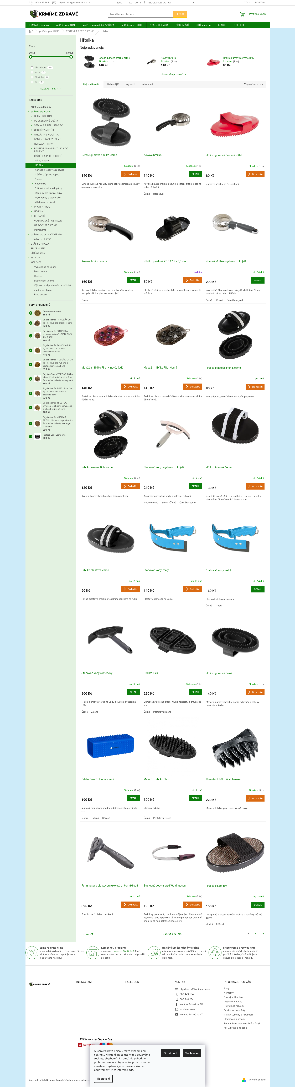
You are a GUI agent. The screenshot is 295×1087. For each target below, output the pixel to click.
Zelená (94, 711)
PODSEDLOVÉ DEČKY (46, 120)
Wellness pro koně (45, 202)
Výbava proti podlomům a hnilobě (52, 285)
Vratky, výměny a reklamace (238, 1014)
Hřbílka (39, 165)
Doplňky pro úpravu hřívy (48, 193)
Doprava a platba (233, 1001)
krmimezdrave (187, 1009)
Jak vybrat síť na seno (235, 1027)
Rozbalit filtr (49, 88)
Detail (195, 174)
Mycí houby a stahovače (47, 197)
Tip (38, 82)
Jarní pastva (40, 271)
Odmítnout (170, 1053)
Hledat (179, 14)
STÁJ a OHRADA (40, 243)
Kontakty (135, 2)
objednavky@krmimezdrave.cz (195, 989)
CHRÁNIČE (40, 216)
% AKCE (35, 257)
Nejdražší (130, 84)
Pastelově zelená (162, 711)
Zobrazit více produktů (171, 74)
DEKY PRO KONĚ (43, 116)
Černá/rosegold (235, 300)
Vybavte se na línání (45, 267)
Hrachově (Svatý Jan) (123, 951)
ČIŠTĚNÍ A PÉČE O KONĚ (48, 156)
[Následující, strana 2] (256, 934)
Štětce (38, 179)
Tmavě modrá (151, 502)
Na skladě (43, 67)
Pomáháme (40, 230)
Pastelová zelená (162, 818)
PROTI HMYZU (42, 206)
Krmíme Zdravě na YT (191, 1014)
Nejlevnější (112, 84)
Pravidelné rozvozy (234, 1006)
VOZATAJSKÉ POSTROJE (48, 220)
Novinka (41, 77)
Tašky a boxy (42, 160)
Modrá (218, 605)
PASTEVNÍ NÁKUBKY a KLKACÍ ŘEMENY (51, 150)
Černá (147, 193)
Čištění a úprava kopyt (47, 174)
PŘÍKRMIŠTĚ (38, 248)
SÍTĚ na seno (38, 253)
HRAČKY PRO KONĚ (45, 225)
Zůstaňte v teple (42, 290)
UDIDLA (38, 211)
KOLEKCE (36, 262)
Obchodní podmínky (234, 1010)
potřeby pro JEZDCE (41, 239)
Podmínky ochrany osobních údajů (242, 1023)
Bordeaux (158, 193)
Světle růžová (169, 502)
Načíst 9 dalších (173, 934)
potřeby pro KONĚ (40, 111)
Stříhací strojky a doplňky (48, 188)
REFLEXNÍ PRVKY (44, 143)
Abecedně (147, 84)
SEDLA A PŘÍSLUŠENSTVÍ (48, 125)
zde (131, 1070)
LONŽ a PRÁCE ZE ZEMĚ (47, 139)
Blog (119, 2)
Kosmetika (40, 183)
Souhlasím (192, 1053)
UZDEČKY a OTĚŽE (44, 130)
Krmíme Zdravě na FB (191, 1004)
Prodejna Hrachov (160, 2)
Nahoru (90, 934)
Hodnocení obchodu (234, 1019)
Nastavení (103, 1079)
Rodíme (38, 276)
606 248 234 (187, 999)
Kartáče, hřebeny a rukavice (49, 170)
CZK (246, 2)
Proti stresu (40, 294)
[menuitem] (39, 25)
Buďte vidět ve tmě (44, 280)
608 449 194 (187, 994)
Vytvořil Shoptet (257, 1079)
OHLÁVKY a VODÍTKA (46, 134)
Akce (39, 72)
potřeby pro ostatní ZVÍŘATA (46, 234)
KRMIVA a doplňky (41, 107)
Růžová (219, 300)
